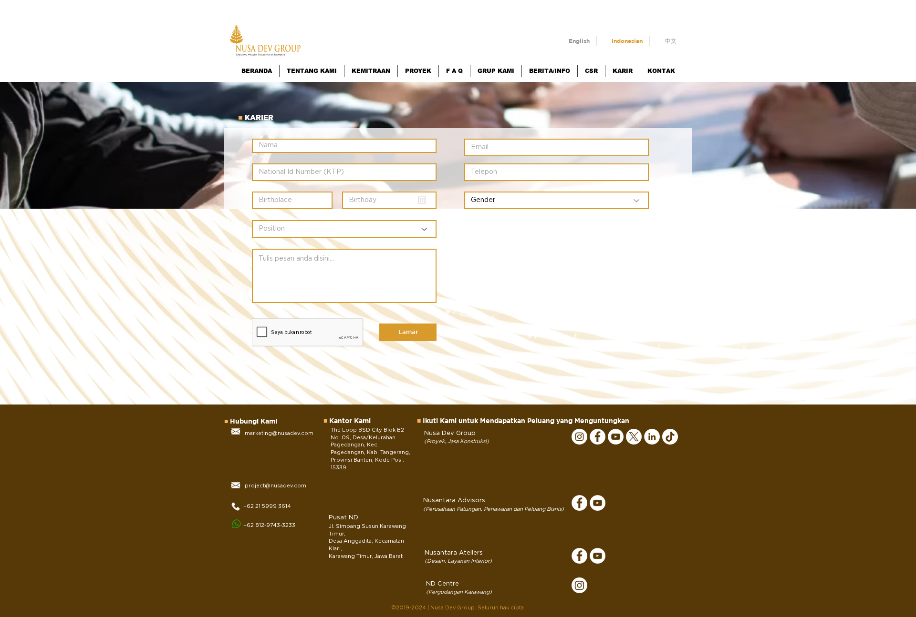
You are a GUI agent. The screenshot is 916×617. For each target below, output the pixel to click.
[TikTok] (670, 437)
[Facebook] (597, 437)
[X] (634, 437)
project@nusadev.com (275, 485)
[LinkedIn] (652, 437)
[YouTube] (616, 437)
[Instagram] (579, 437)
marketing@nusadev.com (279, 433)
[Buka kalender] (422, 200)
